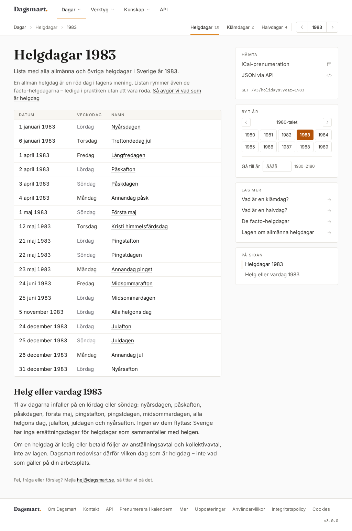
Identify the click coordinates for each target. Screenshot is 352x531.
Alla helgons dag (131, 312)
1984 (323, 134)
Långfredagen (128, 155)
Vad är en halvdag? (264, 210)
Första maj (123, 212)
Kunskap (134, 9)
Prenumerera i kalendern (146, 509)
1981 (268, 134)
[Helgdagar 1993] (327, 122)
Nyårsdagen (126, 126)
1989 (323, 147)
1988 (305, 147)
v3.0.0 (331, 520)
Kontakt (91, 509)
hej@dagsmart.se (95, 480)
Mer (183, 509)
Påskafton (123, 169)
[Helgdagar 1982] (302, 27)
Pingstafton (125, 240)
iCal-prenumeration (265, 64)
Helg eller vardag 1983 (272, 274)
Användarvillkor (248, 509)
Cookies (321, 509)
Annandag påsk (129, 198)
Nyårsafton (124, 369)
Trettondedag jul (131, 140)
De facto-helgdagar (265, 221)
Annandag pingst (131, 269)
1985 (250, 147)
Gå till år (251, 166)
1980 (250, 134)
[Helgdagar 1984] (332, 27)
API (164, 9)
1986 (268, 147)
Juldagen (122, 340)
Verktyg (100, 9)
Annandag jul (127, 355)
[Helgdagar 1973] (246, 122)
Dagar (68, 9)
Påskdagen (124, 183)
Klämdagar (240, 27)
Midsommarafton (132, 283)
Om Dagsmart (62, 509)
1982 (287, 134)
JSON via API (258, 75)
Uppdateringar (210, 509)
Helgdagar (46, 27)
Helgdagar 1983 (264, 264)
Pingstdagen (126, 255)
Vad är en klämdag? (265, 199)
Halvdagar (274, 27)
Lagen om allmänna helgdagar (278, 232)
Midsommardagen (133, 298)
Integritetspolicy (289, 509)
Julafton (121, 326)
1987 (287, 147)
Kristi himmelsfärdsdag (139, 226)
